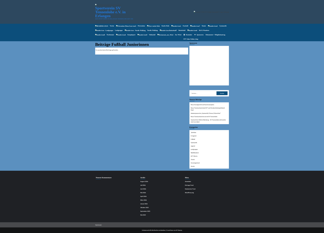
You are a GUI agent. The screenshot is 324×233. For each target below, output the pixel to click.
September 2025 (145, 211)
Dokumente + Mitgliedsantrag (215, 35)
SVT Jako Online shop (190, 39)
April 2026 (143, 196)
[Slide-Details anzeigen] (209, 65)
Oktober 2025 (144, 207)
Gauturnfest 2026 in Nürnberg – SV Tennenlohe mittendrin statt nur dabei (208, 121)
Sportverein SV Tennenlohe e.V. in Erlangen (110, 12)
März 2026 (143, 200)
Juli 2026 (143, 185)
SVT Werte (194, 156)
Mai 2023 (143, 215)
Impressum (98, 225)
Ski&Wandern (195, 152)
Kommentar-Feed (190, 189)
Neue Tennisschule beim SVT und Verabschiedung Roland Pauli (208, 109)
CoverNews (169, 230)
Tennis (193, 159)
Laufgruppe (194, 149)
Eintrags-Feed (189, 185)
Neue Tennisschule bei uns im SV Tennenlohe (204, 116)
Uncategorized (195, 163)
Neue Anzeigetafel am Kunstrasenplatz (202, 104)
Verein (193, 166)
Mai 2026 (143, 192)
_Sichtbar (193, 132)
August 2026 (144, 181)
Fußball (193, 139)
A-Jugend (193, 136)
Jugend (193, 146)
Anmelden (188, 181)
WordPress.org (189, 192)
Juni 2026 (143, 189)
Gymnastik (194, 142)
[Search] (228, 25)
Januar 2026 (143, 204)
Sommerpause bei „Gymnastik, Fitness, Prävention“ (206, 113)
